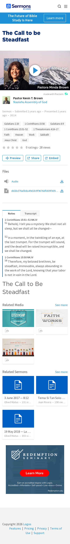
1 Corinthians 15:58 (35, 123)
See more (61, 305)
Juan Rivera (44, 402)
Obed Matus (11, 402)
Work (31, 134)
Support (39, 533)
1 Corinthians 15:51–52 (16, 129)
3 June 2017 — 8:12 (16, 398)
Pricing (29, 528)
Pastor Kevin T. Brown (28, 98)
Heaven (19, 134)
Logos (27, 524)
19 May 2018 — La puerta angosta (26, 431)
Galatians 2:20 (11, 123)
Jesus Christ (10, 140)
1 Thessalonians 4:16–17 (45, 129)
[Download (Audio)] (63, 181)
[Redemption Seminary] (35, 469)
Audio (15, 181)
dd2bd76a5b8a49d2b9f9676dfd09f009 (35, 191)
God (24, 140)
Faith (7, 134)
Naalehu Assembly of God (30, 102)
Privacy (42, 528)
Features (15, 528)
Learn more (54, 18)
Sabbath (44, 134)
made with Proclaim (53, 94)
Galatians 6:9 (57, 123)
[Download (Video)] (63, 191)
